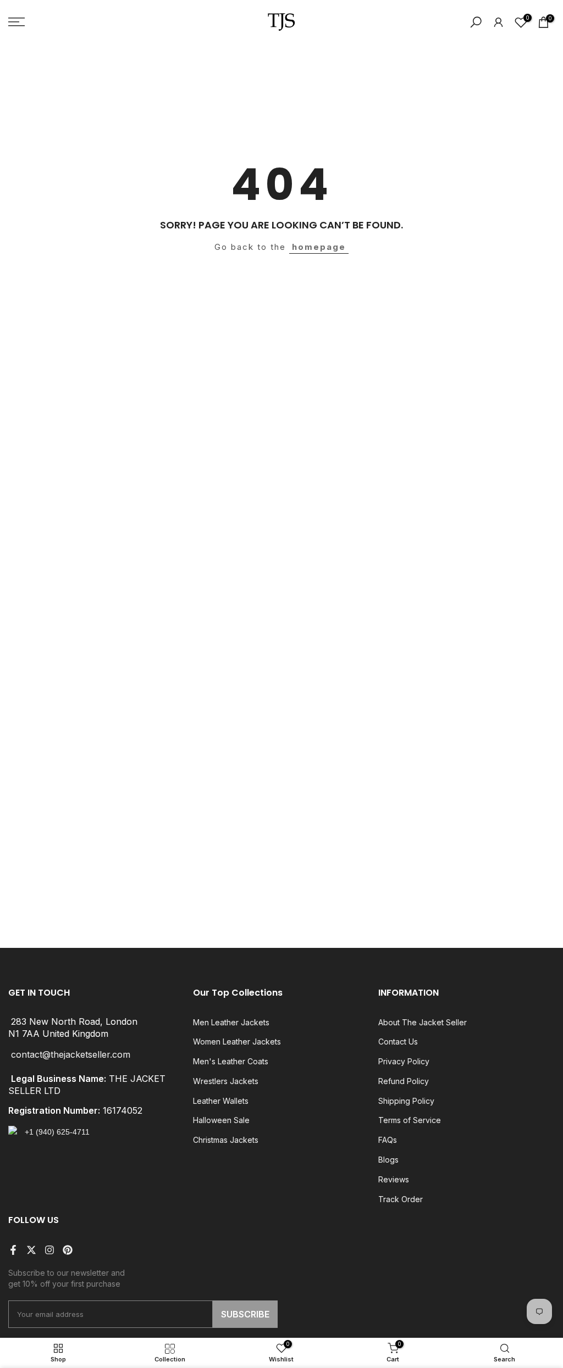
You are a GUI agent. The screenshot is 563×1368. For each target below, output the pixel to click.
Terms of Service (409, 1120)
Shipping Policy (406, 1100)
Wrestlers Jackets (225, 1081)
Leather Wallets (221, 1100)
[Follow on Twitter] (31, 1250)
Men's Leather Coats (230, 1061)
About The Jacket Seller (422, 1022)
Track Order (400, 1199)
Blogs (388, 1159)
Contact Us (398, 1041)
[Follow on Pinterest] (68, 1250)
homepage (319, 247)
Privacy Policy (403, 1061)
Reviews (393, 1179)
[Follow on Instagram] (49, 1250)
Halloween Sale (221, 1120)
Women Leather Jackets (237, 1041)
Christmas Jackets (225, 1139)
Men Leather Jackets (231, 1022)
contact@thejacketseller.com (70, 1054)
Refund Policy (403, 1081)
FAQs (387, 1139)
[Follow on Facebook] (13, 1250)
